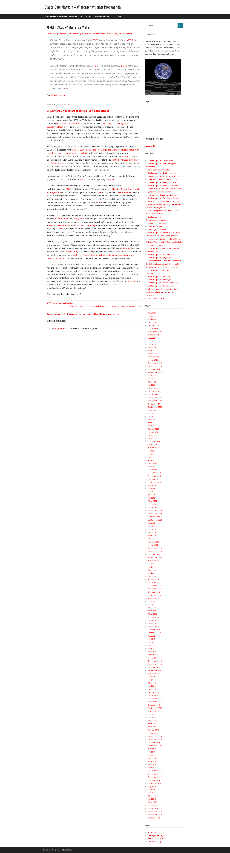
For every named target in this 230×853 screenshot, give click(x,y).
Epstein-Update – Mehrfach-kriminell (163, 185)
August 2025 (153, 338)
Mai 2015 (152, 720)
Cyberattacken (61, 218)
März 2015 (152, 727)
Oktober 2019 (154, 554)
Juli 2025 (151, 341)
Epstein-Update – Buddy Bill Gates (162, 182)
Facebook (66, 225)
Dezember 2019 (155, 548)
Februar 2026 (153, 325)
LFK (119, 16)
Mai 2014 (152, 758)
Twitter (52, 225)
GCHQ (130, 40)
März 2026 (152, 322)
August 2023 (153, 410)
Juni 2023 (152, 416)
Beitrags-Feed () (156, 835)
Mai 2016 (152, 683)
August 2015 (153, 711)
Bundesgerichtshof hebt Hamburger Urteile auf (68, 16)
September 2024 (155, 372)
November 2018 (155, 589)
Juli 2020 (151, 526)
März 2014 (152, 764)
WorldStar (68, 850)
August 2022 (153, 447)
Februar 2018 (153, 617)
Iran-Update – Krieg (156, 226)
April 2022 (152, 460)
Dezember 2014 (155, 736)
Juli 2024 (151, 375)
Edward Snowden (123, 192)
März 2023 (152, 425)
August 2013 (153, 786)
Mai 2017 (152, 645)
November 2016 (155, 664)
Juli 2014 (151, 752)
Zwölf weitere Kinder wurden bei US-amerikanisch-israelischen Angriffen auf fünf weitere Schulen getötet (163, 204)
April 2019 (152, 573)
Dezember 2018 (155, 585)
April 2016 (152, 686)
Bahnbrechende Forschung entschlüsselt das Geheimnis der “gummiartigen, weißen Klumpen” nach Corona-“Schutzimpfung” (163, 263)
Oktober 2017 (154, 629)
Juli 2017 (151, 639)
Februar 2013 (153, 805)
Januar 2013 (153, 808)
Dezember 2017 (155, 623)
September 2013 (155, 783)
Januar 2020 (153, 545)
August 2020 (153, 523)
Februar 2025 (153, 357)
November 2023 (155, 400)
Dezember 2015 (155, 698)
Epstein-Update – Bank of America (162, 173)
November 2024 (155, 366)
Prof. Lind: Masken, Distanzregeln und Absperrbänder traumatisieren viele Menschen (103, 306)
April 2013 (152, 799)
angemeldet (60, 328)
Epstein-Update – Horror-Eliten (161, 286)
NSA (99, 192)
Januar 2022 (153, 469)
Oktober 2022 (154, 441)
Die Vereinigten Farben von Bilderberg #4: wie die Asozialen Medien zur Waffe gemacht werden (89, 33)
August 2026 (153, 313)
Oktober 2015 (154, 705)
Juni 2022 (152, 454)
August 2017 (153, 636)
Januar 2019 (153, 582)
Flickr (58, 225)
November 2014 (155, 739)
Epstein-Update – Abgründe (159, 257)
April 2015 (152, 723)
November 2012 (155, 814)
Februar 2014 (153, 767)
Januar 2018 (153, 620)
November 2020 (155, 513)
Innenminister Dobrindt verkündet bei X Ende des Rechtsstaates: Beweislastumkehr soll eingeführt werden (164, 242)
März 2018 (152, 614)
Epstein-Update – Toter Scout (160, 160)
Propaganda (78, 218)
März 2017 (152, 651)
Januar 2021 (153, 507)
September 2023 (155, 407)
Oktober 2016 (154, 667)
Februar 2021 (153, 504)
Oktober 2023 (154, 404)
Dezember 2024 (155, 363)
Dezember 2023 (155, 397)
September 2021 (155, 482)
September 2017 (155, 633)
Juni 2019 (152, 567)
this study (132, 281)
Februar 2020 (153, 542)
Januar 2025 (153, 360)
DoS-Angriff (126, 248)
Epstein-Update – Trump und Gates (163, 198)
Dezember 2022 (155, 435)
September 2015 (155, 708)
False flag (91, 225)
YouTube (79, 225)
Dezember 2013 (155, 774)
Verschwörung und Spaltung (61, 303)
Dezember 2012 (155, 811)
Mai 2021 (152, 495)
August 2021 (153, 485)
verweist (125, 156)
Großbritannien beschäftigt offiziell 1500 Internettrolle (78, 110)
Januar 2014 (153, 770)
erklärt (83, 179)
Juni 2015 (152, 717)
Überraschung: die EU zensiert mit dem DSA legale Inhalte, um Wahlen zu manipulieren (163, 292)
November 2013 (155, 777)
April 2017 (152, 648)
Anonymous (69, 251)
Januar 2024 (153, 394)
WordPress (56, 850)
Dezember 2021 (155, 473)
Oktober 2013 (154, 780)
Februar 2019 (153, 579)
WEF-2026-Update (156, 298)
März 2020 (152, 538)
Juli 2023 (151, 413)
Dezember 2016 (155, 661)
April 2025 (152, 350)
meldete (59, 127)
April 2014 (152, 761)
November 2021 (155, 476)
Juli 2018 (151, 601)
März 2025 (152, 353)
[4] (111, 235)
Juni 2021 (152, 491)
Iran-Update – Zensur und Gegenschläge (165, 195)
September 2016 (155, 670)
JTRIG (95, 40)
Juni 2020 (152, 529)
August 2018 (153, 598)
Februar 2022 (153, 466)
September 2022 (155, 444)
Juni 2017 (152, 642)
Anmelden (152, 832)
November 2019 (155, 551)
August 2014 (153, 749)
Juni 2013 (152, 792)
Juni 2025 (152, 344)
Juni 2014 (152, 755)
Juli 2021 (151, 488)
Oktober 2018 (154, 592)
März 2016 (152, 689)
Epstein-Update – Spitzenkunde (161, 254)
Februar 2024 (153, 391)
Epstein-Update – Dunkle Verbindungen (164, 282)
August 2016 (153, 673)
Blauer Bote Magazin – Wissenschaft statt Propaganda (82, 7)
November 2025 (155, 331)
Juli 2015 (151, 714)
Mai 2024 (152, 382)
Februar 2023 (153, 429)
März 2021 (152, 501)
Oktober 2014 (154, 742)
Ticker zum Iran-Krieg (157, 223)
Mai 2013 (152, 796)
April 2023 (152, 422)
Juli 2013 (151, 789)
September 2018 (155, 595)
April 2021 (152, 498)
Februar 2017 (153, 654)
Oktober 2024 (154, 369)
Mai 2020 (152, 532)
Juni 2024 (152, 379)
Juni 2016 (152, 680)
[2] (48, 195)
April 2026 (152, 319)
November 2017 (155, 626)
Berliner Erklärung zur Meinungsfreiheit (164, 176)
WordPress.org (154, 841)
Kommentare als (156, 838)
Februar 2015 (153, 730)
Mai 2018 (152, 607)
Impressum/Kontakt (104, 16)
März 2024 (152, 388)
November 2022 (155, 438)
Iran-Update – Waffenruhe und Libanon (164, 179)
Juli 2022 (151, 451)
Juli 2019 (151, 563)
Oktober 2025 (154, 335)
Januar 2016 (153, 695)
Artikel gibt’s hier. (59, 95)
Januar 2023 (153, 432)
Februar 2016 (153, 692)
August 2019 (153, 560)
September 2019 (155, 557)
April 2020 (152, 535)
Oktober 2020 (154, 517)
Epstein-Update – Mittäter (159, 276)
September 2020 (155, 520)
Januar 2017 (153, 658)
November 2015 (155, 701)
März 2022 (152, 463)
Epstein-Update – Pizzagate (159, 279)
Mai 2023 (152, 419)
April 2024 (152, 385)
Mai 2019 (152, 570)
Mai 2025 (152, 347)
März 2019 (152, 576)
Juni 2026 (152, 316)
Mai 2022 (152, 457)
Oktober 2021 (154, 479)
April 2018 (152, 611)
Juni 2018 (152, 604)
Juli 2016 (151, 676)
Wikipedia (110, 179)
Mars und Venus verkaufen (159, 170)
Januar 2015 (153, 733)
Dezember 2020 (155, 510)
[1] (72, 188)
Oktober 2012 (154, 818)
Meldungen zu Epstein (157, 229)
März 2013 (152, 802)
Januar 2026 (153, 328)
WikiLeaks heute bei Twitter (69, 123)
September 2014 (155, 745)
